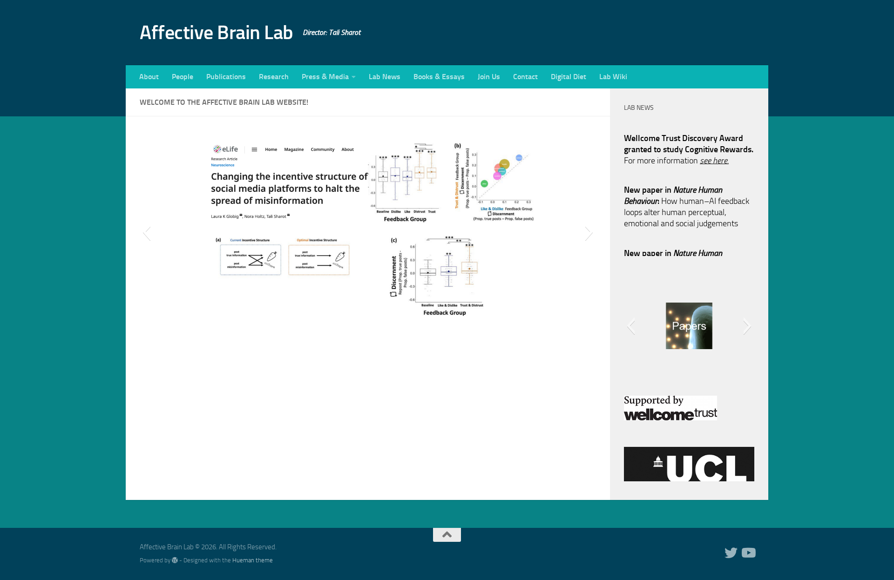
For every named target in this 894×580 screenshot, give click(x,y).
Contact (525, 76)
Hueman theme (252, 560)
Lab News (384, 76)
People (182, 76)
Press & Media (325, 76)
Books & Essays (439, 76)
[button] (146, 232)
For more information (676, 155)
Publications (226, 76)
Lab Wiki (613, 76)
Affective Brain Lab (216, 32)
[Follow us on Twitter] (731, 553)
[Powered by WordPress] (175, 560)
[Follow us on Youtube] (747, 553)
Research (274, 76)
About (149, 76)
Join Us (489, 76)
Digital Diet (568, 76)
